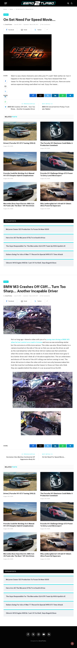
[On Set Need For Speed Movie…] (27, 70)
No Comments (46, 24)
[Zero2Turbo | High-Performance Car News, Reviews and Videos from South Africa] (38, 3)
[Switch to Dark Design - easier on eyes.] (71, 3)
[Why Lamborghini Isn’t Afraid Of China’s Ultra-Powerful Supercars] (57, 191)
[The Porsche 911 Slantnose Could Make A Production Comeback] (57, 131)
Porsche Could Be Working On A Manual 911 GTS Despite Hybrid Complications (18, 174)
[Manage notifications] (72, 643)
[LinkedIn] (5, 97)
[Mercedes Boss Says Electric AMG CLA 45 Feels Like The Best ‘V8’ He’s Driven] (20, 191)
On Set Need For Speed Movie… (53, 457)
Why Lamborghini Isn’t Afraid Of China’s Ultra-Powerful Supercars (55, 205)
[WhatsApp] (5, 102)
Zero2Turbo (8, 24)
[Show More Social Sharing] (47, 30)
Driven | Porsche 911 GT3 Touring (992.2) (19, 143)
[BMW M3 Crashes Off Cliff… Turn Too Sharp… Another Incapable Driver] (27, 333)
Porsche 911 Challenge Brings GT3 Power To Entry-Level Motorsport (56, 174)
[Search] (68, 3)
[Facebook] (5, 81)
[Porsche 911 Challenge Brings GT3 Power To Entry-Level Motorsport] (57, 161)
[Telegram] (5, 107)
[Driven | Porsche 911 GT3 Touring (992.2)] (20, 131)
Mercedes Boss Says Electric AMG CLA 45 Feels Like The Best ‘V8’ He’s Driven (18, 205)
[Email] (5, 86)
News (6, 14)
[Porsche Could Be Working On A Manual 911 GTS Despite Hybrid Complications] (20, 161)
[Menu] (5, 3)
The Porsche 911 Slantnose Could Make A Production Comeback (56, 144)
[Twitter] (5, 91)
